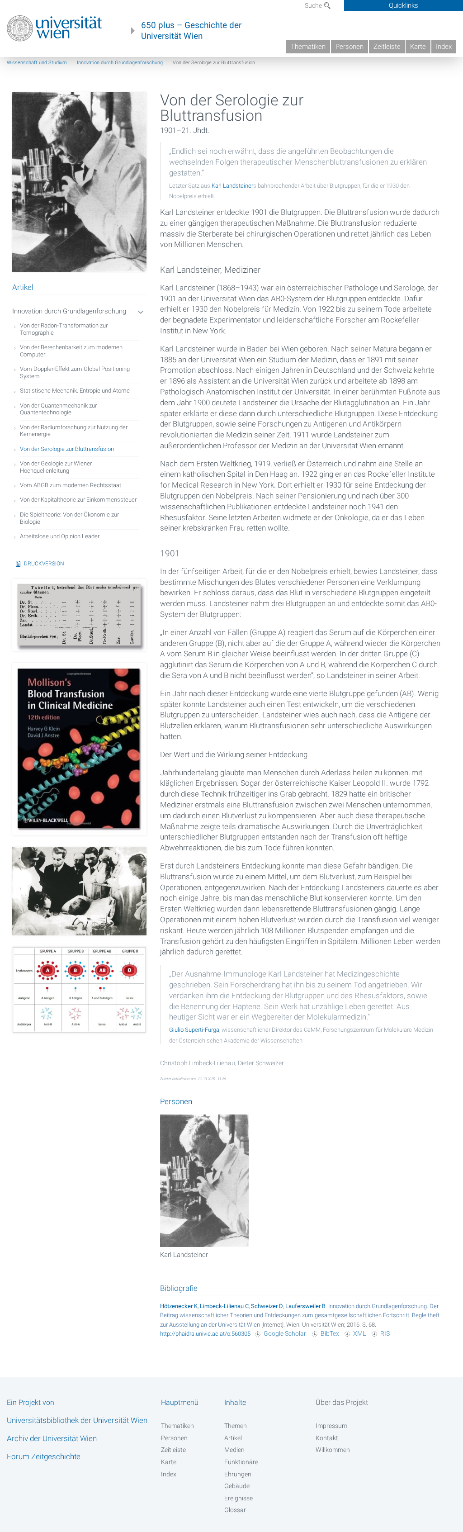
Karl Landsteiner (232, 185)
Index (444, 47)
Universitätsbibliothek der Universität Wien (77, 1420)
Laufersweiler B (305, 1306)
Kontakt (327, 1438)
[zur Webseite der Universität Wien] (54, 28)
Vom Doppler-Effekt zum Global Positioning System (75, 372)
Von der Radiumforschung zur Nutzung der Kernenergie (74, 431)
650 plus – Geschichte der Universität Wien (191, 30)
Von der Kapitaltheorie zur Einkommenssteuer (78, 499)
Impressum (331, 1425)
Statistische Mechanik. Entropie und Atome (75, 390)
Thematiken (308, 47)
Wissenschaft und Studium (37, 62)
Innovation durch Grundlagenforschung (120, 62)
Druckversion (44, 563)
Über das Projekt (342, 1402)
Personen (349, 47)
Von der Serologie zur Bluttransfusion (67, 449)
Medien (234, 1449)
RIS (385, 1333)
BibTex (330, 1333)
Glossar (235, 1509)
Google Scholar (285, 1333)
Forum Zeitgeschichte (43, 1456)
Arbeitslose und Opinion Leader (59, 536)
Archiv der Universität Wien (52, 1438)
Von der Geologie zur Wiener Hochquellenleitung (56, 467)
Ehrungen (237, 1474)
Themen (235, 1425)
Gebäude (237, 1485)
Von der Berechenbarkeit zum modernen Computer (71, 351)
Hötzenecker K (179, 1306)
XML (359, 1333)
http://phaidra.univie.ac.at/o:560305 (205, 1333)
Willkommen (333, 1449)
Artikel (233, 1438)
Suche (314, 5)
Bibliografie (179, 1288)
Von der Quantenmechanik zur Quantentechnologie (58, 409)
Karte (418, 47)
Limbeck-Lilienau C (224, 1306)
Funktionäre (241, 1462)
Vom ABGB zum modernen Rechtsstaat (70, 485)
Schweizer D (267, 1306)
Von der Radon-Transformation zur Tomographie (64, 329)
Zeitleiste (387, 47)
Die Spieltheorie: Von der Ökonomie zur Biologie (69, 518)
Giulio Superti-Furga (194, 1029)
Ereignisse (238, 1498)
